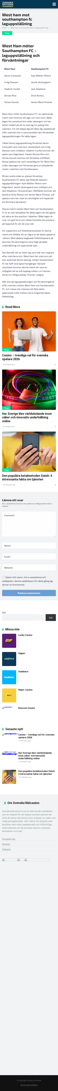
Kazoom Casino (26, 708)
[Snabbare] (9, 683)
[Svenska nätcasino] (7, 4)
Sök (4, 612)
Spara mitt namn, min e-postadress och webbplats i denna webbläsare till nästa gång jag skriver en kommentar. (27, 581)
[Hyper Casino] (9, 701)
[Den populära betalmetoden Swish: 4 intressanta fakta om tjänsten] (29, 452)
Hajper (21, 653)
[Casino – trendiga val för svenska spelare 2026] (29, 331)
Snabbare (23, 671)
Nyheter (6, 844)
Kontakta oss (8, 838)
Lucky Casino (25, 635)
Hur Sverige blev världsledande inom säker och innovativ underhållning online (27, 417)
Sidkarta (6, 849)
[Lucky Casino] (9, 647)
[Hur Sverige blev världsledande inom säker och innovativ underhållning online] (29, 390)
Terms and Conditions (29, 1085)
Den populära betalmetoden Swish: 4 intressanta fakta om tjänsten (27, 477)
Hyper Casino (25, 689)
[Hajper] (9, 665)
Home (4, 28)
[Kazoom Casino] (10, 706)
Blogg (7, 33)
